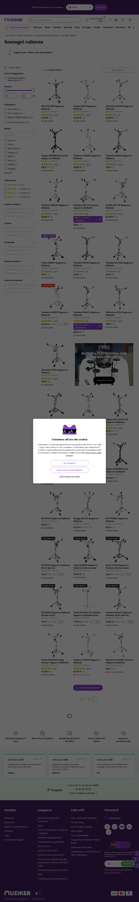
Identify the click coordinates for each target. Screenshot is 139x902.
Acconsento (70, 463)
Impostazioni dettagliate (69, 470)
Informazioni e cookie (69, 476)
